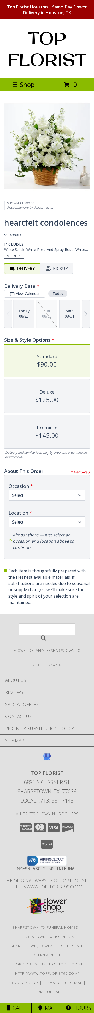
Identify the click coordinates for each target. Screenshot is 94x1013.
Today (57, 293)
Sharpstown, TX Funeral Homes (45, 927)
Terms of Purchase (62, 982)
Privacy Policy (23, 982)
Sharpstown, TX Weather (36, 945)
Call (17, 1007)
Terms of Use (47, 991)
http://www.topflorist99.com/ (47, 887)
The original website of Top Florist (46, 881)
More (11, 255)
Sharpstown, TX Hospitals (46, 936)
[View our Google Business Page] (47, 759)
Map (49, 1007)
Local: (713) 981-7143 (47, 800)
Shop (27, 84)
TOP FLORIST (47, 48)
